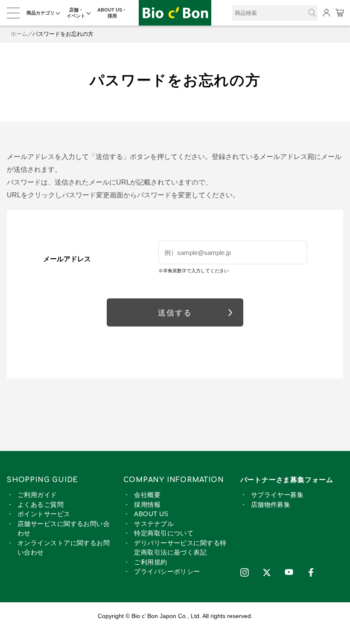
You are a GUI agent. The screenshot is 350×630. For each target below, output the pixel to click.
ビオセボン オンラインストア (175, 13)
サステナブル (154, 523)
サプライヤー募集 (277, 494)
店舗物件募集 (271, 504)
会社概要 (147, 494)
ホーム (19, 34)
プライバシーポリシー (167, 571)
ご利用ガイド (37, 494)
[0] (339, 13)
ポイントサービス (44, 513)
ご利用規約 (150, 562)
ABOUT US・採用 (112, 12)
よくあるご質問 (41, 504)
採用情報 (147, 504)
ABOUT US (151, 513)
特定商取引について (163, 533)
